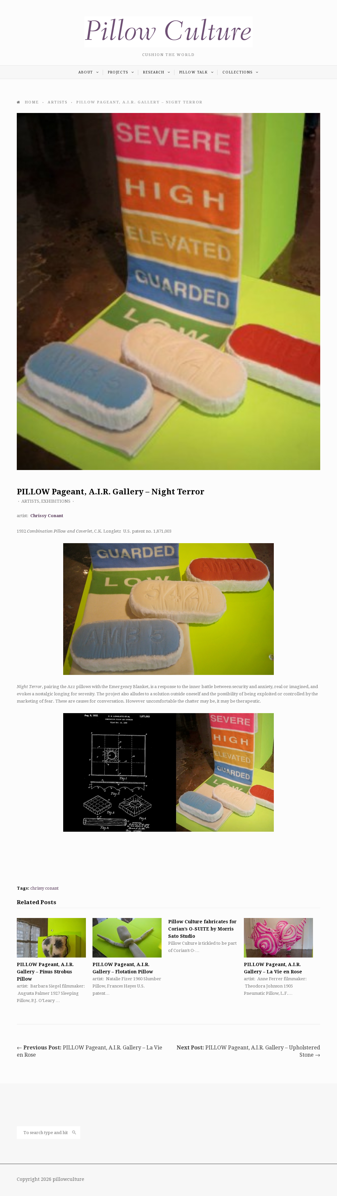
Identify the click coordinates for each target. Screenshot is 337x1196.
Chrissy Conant (46, 515)
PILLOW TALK (194, 72)
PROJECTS (119, 72)
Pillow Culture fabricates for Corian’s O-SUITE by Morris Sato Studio (202, 929)
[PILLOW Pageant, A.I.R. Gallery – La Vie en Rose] (278, 938)
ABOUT (86, 72)
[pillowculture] (168, 45)
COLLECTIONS (238, 72)
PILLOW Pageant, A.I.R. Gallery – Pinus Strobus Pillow (45, 972)
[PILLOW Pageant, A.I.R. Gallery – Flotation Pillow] (127, 938)
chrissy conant (44, 888)
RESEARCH (154, 72)
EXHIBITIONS (55, 501)
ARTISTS (30, 501)
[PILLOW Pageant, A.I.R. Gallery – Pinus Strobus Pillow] (51, 938)
